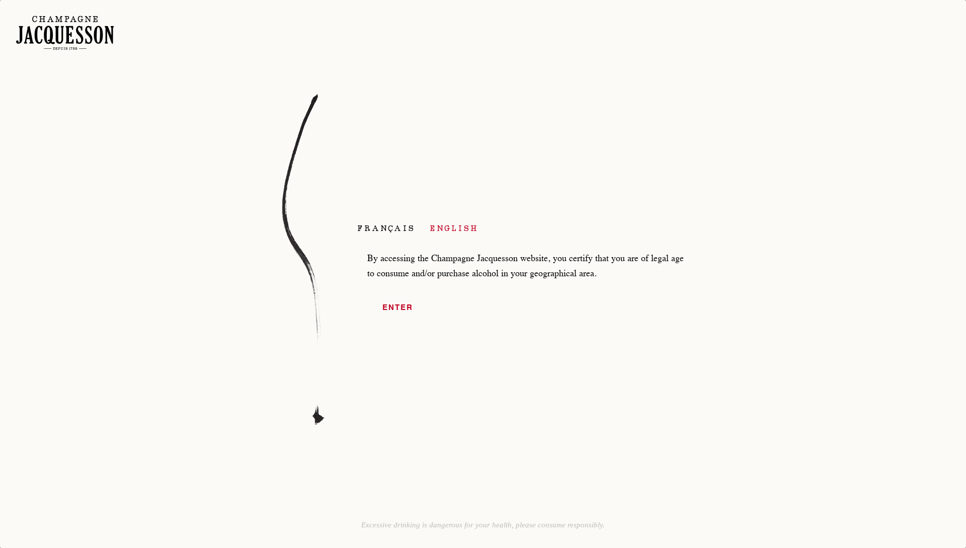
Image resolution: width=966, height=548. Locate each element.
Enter (397, 307)
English (454, 227)
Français (386, 227)
